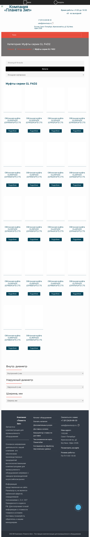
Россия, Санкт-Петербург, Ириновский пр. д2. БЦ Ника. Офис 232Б (53, 27)
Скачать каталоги (40, 421)
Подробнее (12, 131)
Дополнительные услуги (42, 425)
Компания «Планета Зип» (21, 420)
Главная (10, 49)
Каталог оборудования (42, 418)
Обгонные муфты (24, 49)
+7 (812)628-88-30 (69, 420)
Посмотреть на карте (70, 448)
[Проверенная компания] (67, 462)
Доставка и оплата (40, 429)
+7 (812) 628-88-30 (44, 20)
